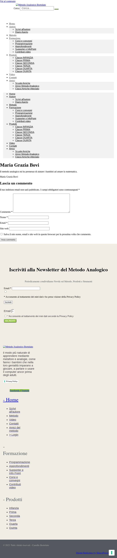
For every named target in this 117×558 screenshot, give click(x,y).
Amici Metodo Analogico (27, 86)
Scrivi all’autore (22, 29)
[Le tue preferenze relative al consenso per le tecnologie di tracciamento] (112, 553)
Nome (4, 217)
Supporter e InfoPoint (25, 49)
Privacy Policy (11, 381)
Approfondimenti (23, 46)
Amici (12, 80)
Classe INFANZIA (24, 57)
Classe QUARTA (23, 68)
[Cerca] (56, 9)
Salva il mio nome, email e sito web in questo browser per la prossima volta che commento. (47, 234)
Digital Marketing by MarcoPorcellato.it (95, 552)
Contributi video (23, 52)
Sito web (4, 228)
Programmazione (23, 43)
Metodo (13, 104)
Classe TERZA (22, 66)
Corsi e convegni (23, 41)
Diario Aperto (21, 32)
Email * (8, 288)
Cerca (16, 8)
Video (12, 143)
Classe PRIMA (22, 60)
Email (3, 223)
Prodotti (13, 54)
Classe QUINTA (23, 71)
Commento (6, 212)
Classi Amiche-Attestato (27, 88)
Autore (12, 26)
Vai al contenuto (8, 1)
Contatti (13, 146)
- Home (10, 399)
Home (12, 94)
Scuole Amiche (22, 83)
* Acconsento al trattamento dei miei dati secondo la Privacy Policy (40, 316)
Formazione (14, 38)
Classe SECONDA (24, 63)
